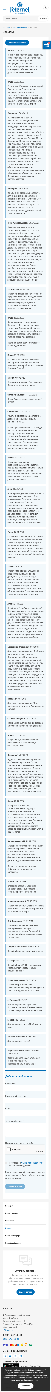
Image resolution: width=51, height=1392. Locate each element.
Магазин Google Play (31, 1366)
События (9, 1206)
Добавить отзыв (15, 1186)
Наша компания (20, 27)
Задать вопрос (25, 1292)
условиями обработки (32, 1163)
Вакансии (9, 1221)
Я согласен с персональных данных (26, 1164)
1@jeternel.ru (8, 1330)
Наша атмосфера (12, 1236)
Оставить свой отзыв (17, 43)
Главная (6, 27)
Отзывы (9, 1228)
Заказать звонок (11, 1339)
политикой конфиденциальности (25, 1380)
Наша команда (11, 1213)
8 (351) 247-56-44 (46, 7)
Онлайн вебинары (13, 1243)
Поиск (44, 18)
